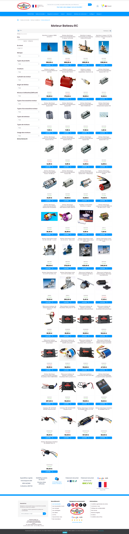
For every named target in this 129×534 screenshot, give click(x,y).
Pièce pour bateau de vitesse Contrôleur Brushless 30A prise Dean (85, 308)
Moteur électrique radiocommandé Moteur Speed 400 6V (49, 138)
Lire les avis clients (77, 522)
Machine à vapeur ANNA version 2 (49, 36)
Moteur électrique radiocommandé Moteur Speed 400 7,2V (103, 71)
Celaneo (42, 525)
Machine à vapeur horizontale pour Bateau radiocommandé (85, 37)
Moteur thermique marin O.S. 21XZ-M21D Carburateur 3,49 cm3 (86, 240)
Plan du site (94, 510)
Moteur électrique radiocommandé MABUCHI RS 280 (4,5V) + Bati (104, 206)
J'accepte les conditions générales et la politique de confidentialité (32, 510)
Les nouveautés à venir (58, 506)
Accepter (64, 532)
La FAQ (54, 514)
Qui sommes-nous (57, 517)
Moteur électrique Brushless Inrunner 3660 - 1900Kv (103, 172)
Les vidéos (55, 512)
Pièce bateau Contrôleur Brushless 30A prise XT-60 (67, 307)
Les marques (55, 508)
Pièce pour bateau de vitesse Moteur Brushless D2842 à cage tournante (103, 341)
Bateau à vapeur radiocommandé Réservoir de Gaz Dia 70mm (67, 71)
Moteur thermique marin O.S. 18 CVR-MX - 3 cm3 (49, 239)
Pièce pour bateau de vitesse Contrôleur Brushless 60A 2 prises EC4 (68, 375)
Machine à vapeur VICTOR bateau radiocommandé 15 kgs (104, 37)
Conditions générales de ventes (99, 504)
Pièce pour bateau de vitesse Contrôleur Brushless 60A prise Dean (103, 308)
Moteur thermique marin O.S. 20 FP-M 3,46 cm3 (49, 273)
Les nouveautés (56, 504)
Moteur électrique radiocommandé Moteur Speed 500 (85, 138)
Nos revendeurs (56, 519)
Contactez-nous (95, 506)
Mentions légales (95, 512)
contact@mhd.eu (56, 482)
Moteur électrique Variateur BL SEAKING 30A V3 (104, 408)
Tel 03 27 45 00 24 (57, 483)
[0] (102, 6)
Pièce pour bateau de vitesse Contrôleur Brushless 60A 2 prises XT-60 (86, 341)
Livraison (93, 514)
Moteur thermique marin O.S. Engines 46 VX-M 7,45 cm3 (104, 240)
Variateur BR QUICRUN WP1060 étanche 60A (49, 408)
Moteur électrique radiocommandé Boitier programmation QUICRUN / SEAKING (104, 375)
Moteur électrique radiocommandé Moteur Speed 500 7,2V (103, 138)
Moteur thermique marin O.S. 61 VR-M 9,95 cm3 (67, 273)
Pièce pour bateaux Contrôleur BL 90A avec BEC (85, 374)
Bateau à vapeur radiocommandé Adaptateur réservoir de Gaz (85, 71)
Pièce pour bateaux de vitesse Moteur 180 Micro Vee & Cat (85, 274)
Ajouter (48, 65)
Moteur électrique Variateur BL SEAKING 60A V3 (49, 442)
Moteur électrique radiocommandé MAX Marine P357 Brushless (49, 206)
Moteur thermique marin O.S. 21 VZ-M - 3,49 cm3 (67, 239)
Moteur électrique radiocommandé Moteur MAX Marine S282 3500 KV (67, 206)
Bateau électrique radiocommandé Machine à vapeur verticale (67, 37)
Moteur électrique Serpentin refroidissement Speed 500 (49, 104)
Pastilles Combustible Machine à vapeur (85, 205)
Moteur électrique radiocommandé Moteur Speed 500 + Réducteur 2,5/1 (85, 172)
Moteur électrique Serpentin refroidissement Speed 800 (67, 104)
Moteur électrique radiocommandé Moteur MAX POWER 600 (85, 104)
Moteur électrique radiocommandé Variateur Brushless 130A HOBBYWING (49, 375)
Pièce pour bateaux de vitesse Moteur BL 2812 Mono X (49, 308)
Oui (20, 48)
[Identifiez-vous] (97, 6)
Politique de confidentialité (98, 508)
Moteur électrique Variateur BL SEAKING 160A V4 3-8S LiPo (85, 409)
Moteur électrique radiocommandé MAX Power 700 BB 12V (49, 172)
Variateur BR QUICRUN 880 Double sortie (67, 408)
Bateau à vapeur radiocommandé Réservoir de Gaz (49, 71)
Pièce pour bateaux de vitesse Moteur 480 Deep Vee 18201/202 (103, 274)
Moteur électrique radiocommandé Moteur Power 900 (67, 172)
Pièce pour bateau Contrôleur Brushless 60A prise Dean (49, 341)
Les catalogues (56, 510)
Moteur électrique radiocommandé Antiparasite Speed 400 (104, 104)
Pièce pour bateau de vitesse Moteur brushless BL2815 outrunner (67, 341)
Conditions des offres (97, 517)
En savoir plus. (101, 530)
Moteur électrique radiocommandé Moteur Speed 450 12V (67, 138)
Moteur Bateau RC (22, 139)
